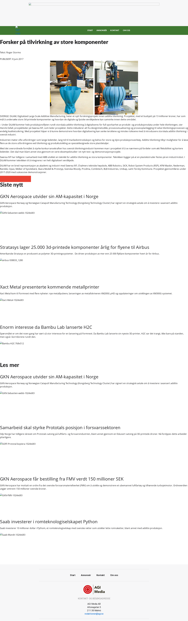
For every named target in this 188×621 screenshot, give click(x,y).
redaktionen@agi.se (94, 613)
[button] (3, 179)
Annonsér (101, 30)
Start (90, 30)
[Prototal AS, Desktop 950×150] (94, 4)
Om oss (126, 30)
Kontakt (114, 30)
